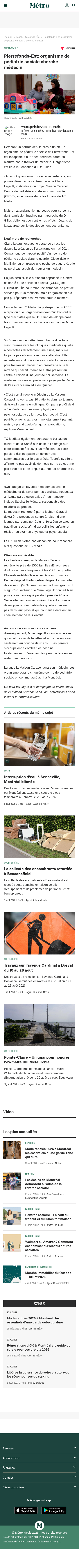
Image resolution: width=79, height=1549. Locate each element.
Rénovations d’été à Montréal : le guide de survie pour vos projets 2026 (38, 1347)
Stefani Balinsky (55, 1225)
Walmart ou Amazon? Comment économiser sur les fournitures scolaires (49, 1245)
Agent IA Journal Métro (37, 803)
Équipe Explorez (36, 1382)
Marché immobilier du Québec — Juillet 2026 (48, 1274)
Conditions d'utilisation (37, 1541)
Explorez (30, 1142)
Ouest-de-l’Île (32, 37)
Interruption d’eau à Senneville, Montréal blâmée (32, 779)
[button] (5, 5)
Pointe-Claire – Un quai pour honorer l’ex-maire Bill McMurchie (36, 1059)
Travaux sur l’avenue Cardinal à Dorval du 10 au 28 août (38, 967)
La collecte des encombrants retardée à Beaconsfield (38, 871)
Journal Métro (54, 1163)
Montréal (30, 1174)
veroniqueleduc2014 (34, 126)
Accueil (9, 37)
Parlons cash (32, 1208)
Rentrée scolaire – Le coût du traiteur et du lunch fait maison (48, 1216)
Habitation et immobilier (38, 1266)
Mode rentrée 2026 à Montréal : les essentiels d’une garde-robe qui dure (49, 1152)
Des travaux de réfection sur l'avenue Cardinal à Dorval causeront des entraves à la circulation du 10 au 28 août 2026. (38, 981)
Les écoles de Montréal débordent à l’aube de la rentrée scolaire (43, 1183)
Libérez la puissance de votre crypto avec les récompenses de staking (38, 1374)
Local (7, 770)
